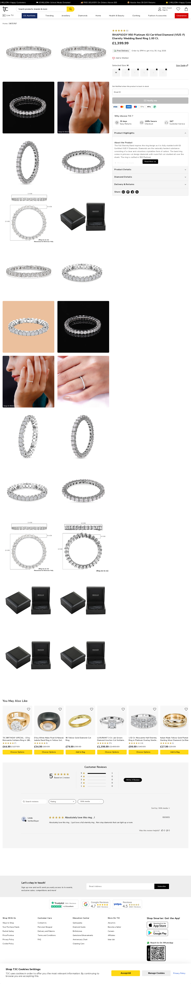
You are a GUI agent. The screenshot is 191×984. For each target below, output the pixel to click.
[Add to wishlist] (28, 709)
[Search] (70, 9)
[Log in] (178, 9)
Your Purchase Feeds (11, 927)
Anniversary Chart (80, 939)
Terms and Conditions (47, 935)
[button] (97, 773)
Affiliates (111, 935)
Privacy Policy (8, 939)
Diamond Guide (79, 927)
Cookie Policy (8, 944)
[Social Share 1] (123, 192)
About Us (111, 923)
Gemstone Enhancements (83, 935)
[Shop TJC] (5, 9)
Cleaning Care (78, 944)
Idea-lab (111, 939)
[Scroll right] (186, 730)
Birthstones (77, 931)
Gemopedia (77, 923)
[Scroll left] (4, 730)
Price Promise (8, 935)
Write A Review (133, 780)
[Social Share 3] (132, 192)
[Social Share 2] (128, 192)
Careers (111, 931)
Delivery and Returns (46, 931)
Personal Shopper (45, 927)
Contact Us (42, 923)
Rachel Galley (8, 931)
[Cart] (186, 9)
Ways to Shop (8, 923)
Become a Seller (114, 927)
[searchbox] (34, 801)
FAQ (39, 939)
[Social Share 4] (137, 192)
